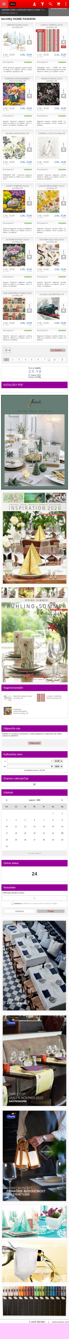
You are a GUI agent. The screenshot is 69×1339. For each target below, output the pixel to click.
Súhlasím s (35, 903)
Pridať (51, 911)
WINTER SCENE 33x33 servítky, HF (22, 697)
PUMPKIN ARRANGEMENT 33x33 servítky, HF (20, 711)
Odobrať (19, 911)
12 (54, 359)
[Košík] (59, 4)
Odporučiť (35, 743)
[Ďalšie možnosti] (66, 4)
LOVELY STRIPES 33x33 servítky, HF (54, 697)
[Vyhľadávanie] (51, 4)
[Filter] (43, 4)
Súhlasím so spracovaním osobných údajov (40, 903)
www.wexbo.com (60, 1322)
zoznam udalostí (34, 853)
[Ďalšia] (62, 359)
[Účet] (34, 4)
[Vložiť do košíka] (29, 42)
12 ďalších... (57, 350)
